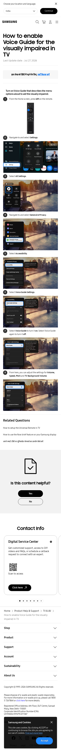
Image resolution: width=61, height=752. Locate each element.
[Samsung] (9, 22)
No (30, 501)
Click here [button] (17, 587)
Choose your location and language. (20, 4)
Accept (44, 740)
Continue (49, 11)
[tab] (20, 601)
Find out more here (33, 733)
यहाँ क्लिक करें (44, 74)
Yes (30, 493)
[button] (30, 628)
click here (20, 700)
